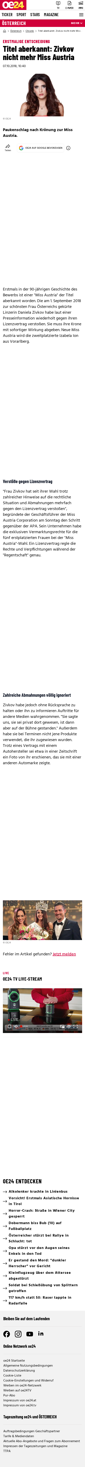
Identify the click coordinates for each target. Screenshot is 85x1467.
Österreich (14, 23)
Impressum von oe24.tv (19, 1405)
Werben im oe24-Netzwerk (22, 1385)
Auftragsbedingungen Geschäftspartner (31, 1431)
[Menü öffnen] (81, 15)
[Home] (4, 31)
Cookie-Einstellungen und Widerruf (28, 1380)
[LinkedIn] (41, 1334)
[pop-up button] (69, 1026)
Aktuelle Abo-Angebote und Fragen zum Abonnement (41, 1441)
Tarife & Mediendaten (18, 1436)
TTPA (7, 1451)
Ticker (7, 14)
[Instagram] (18, 1334)
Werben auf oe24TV (17, 1390)
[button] (43, 1011)
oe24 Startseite (14, 1360)
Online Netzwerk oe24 (19, 1346)
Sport (21, 14)
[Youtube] (29, 1334)
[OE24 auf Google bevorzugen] (68, 148)
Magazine (51, 14)
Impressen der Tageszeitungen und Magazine (35, 1446)
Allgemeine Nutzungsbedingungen (28, 1365)
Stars (35, 14)
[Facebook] (6, 1334)
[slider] (24, 1026)
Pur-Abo (9, 1395)
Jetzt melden (64, 954)
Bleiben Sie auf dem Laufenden (26, 1318)
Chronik (30, 31)
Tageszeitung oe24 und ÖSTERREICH (30, 1416)
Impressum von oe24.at (19, 1400)
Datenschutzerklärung (19, 1370)
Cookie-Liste (12, 1375)
